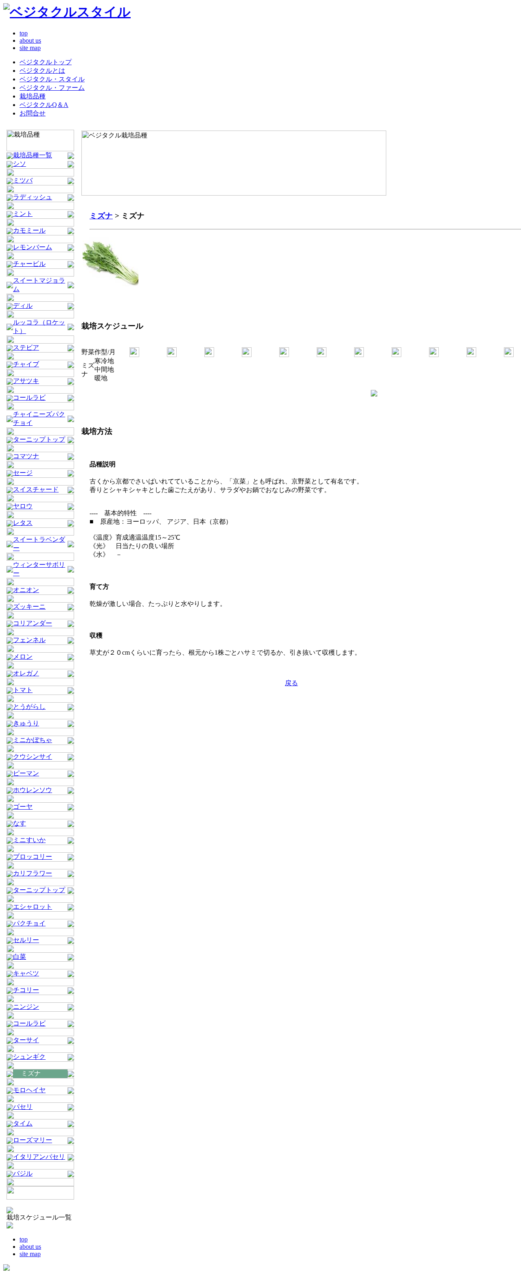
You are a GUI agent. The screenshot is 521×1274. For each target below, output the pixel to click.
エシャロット (32, 906)
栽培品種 (33, 96)
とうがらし (29, 706)
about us (30, 40)
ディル (23, 305)
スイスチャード (36, 489)
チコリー (26, 990)
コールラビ (29, 397)
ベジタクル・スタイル (52, 79)
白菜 (19, 956)
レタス (23, 522)
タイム (23, 1123)
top (24, 33)
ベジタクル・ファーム (52, 87)
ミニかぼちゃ (32, 739)
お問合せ (33, 113)
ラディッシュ (32, 197)
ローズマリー (32, 1140)
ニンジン (26, 1006)
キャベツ (26, 973)
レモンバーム (32, 247)
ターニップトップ (39, 439)
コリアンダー (32, 623)
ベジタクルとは (42, 70)
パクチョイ (29, 923)
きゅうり (26, 723)
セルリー (26, 939)
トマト (23, 689)
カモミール (29, 230)
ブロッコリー (32, 856)
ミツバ (23, 180)
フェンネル (29, 639)
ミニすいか (29, 839)
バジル (23, 1173)
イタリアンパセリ (39, 1156)
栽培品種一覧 (32, 155)
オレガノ (26, 673)
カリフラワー (32, 873)
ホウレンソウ (32, 789)
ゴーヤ (23, 806)
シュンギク (29, 1056)
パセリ (23, 1106)
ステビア (26, 347)
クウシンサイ (32, 756)
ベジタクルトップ (46, 62)
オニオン (26, 589)
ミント (23, 213)
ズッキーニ (29, 606)
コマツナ (26, 456)
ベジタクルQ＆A (44, 104)
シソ (19, 163)
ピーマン (26, 773)
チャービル (29, 263)
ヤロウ (23, 506)
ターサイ (26, 1040)
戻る (291, 682)
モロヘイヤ (29, 1090)
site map (30, 47)
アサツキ (26, 380)
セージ (23, 472)
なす (19, 823)
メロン (23, 656)
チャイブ (26, 364)
